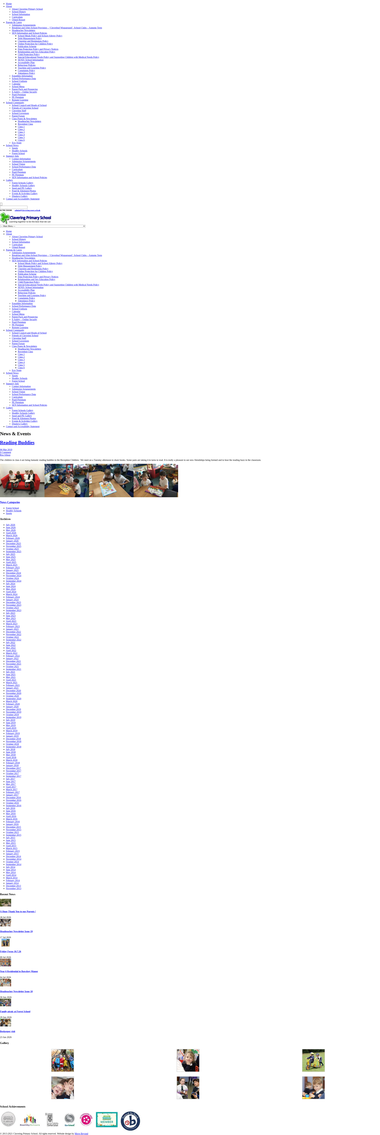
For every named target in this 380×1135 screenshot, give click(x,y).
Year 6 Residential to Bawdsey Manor (19, 971)
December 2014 (13, 856)
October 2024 (12, 578)
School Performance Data (24, 78)
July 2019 (10, 720)
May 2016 (11, 813)
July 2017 (10, 779)
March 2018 (11, 760)
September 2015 (13, 835)
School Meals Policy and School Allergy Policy (40, 35)
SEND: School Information (30, 60)
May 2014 (11, 872)
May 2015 (11, 843)
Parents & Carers (14, 22)
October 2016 (12, 803)
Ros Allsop (5, 455)
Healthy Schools (19, 150)
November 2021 (13, 664)
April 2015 (11, 845)
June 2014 (11, 869)
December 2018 (13, 738)
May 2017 (11, 784)
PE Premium (18, 97)
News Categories (10, 502)
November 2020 (13, 693)
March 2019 (11, 730)
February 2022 (13, 656)
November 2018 (13, 741)
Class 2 (21, 129)
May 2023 (11, 618)
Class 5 (21, 137)
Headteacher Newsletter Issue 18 (16, 991)
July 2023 (10, 613)
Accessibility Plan (26, 62)
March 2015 (11, 848)
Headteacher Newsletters (23, 30)
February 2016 (13, 821)
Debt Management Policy (30, 38)
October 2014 (12, 861)
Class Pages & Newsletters (24, 118)
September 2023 (13, 610)
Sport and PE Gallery (22, 188)
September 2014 (13, 864)
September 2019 (13, 717)
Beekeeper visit (7, 1031)
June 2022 (11, 645)
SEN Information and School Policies (29, 33)
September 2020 (13, 698)
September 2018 (13, 746)
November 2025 (13, 546)
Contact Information (21, 158)
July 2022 (10, 642)
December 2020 (13, 690)
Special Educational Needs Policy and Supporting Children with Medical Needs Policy (58, 57)
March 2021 (11, 682)
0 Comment (5, 452)
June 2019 (11, 722)
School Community (15, 102)
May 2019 (11, 725)
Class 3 (21, 132)
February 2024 (13, 597)
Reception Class (25, 124)
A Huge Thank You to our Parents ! (18, 911)
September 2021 (13, 669)
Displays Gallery (20, 196)
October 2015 (12, 832)
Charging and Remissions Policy (33, 41)
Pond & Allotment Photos (24, 191)
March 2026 (11, 535)
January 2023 (12, 629)
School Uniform (19, 81)
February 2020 (13, 704)
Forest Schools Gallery (22, 183)
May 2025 (11, 559)
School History (19, 11)
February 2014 (13, 880)
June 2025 (11, 557)
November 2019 (13, 712)
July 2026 (10, 525)
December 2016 (13, 797)
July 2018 (10, 749)
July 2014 (10, 867)
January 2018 (12, 765)
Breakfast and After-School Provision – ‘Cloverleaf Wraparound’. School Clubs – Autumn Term (57, 27)
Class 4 (21, 134)
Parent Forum (18, 116)
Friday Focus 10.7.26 (10, 951)
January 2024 (12, 599)
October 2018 (12, 744)
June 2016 (11, 811)
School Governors (20, 113)
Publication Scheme (27, 46)
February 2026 (13, 538)
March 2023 (11, 623)
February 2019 (13, 733)
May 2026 (11, 530)
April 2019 (11, 728)
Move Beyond (81, 1133)
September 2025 (13, 551)
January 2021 (12, 688)
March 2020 (11, 701)
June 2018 (11, 752)
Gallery (9, 180)
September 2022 (13, 640)
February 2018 (13, 763)
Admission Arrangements (24, 25)
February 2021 (13, 685)
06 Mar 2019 (6, 449)
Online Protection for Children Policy (35, 43)
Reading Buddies (17, 442)
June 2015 (11, 840)
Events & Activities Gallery (25, 193)
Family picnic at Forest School (15, 1011)
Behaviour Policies (26, 65)
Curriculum (17, 17)
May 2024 (11, 589)
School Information (21, 14)
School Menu (18, 86)
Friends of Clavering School (25, 108)
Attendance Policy (26, 73)
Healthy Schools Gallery (23, 185)
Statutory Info (12, 156)
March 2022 (11, 653)
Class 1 (21, 126)
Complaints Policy (26, 70)
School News (12, 145)
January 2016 (12, 824)
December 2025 (13, 543)
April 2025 (11, 562)
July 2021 (10, 672)
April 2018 (11, 757)
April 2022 (11, 650)
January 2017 (12, 795)
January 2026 (12, 541)
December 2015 (13, 827)
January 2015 (12, 853)
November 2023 (13, 605)
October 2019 (12, 714)
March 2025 (11, 565)
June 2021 (11, 674)
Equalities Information (22, 76)
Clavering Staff (19, 110)
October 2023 (12, 607)
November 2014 (13, 859)
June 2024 (11, 586)
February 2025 (13, 567)
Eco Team (16, 142)
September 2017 (13, 776)
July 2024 (10, 583)
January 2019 (12, 736)
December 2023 (13, 602)
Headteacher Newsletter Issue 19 (16, 931)
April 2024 (11, 591)
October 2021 (12, 666)
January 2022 (12, 658)
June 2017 (11, 781)
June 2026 (11, 527)
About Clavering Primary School (27, 9)
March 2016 (11, 819)
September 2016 (13, 805)
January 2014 (12, 883)
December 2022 (13, 631)
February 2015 (13, 851)
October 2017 (12, 773)
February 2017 (13, 792)
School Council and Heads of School (29, 105)
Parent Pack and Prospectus (25, 89)
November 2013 (13, 888)
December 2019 (13, 709)
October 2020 (12, 696)
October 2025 (12, 549)
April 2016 (11, 816)
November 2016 (13, 800)
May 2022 (11, 648)
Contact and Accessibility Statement (22, 199)
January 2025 (12, 570)
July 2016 (10, 808)
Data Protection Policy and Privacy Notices (38, 49)
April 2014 (11, 875)
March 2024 (11, 594)
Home (9, 3)
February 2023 (13, 626)
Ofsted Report (18, 19)
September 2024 (13, 581)
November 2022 (13, 634)
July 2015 (10, 837)
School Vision (18, 164)
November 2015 (13, 829)
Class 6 (21, 140)
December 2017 (13, 768)
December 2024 (13, 573)
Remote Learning (20, 100)
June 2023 (11, 615)
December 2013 (13, 886)
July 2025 (10, 554)
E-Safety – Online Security (24, 92)
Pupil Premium (19, 94)
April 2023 (11, 621)
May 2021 (11, 677)
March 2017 (11, 789)
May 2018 (11, 754)
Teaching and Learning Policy (32, 68)
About (9, 6)
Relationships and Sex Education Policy (36, 52)
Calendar (16, 84)
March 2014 (11, 878)
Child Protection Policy (29, 54)
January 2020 (12, 706)
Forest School (18, 153)
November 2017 (13, 771)
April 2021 (11, 680)
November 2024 (13, 575)
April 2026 (11, 533)
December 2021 (13, 661)
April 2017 (11, 787)
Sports (15, 148)
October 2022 (12, 637)
